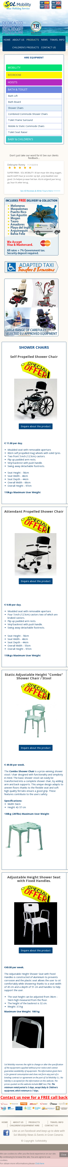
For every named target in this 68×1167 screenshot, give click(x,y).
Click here (39, 1163)
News (44, 39)
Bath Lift (13, 95)
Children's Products (25, 47)
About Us (18, 39)
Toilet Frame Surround (20, 120)
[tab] (34, 68)
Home (6, 39)
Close (63, 1154)
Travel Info (57, 39)
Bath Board (14, 101)
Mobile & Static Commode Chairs (26, 126)
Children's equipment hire (24, 1125)
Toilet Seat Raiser (17, 132)
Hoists (12, 82)
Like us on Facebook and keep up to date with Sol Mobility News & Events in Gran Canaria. (38, 1133)
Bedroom (14, 75)
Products (32, 39)
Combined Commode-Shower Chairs (28, 114)
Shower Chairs (15, 107)
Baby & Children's (20, 139)
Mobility (14, 67)
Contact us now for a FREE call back (34, 1097)
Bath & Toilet (18, 89)
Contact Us (48, 47)
